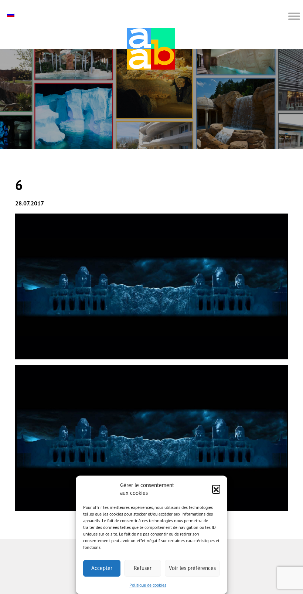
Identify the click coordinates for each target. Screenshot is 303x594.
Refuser (143, 567)
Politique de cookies (147, 585)
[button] (216, 489)
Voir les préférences (192, 567)
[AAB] (151, 49)
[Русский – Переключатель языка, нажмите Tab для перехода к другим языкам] (11, 14)
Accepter (101, 567)
